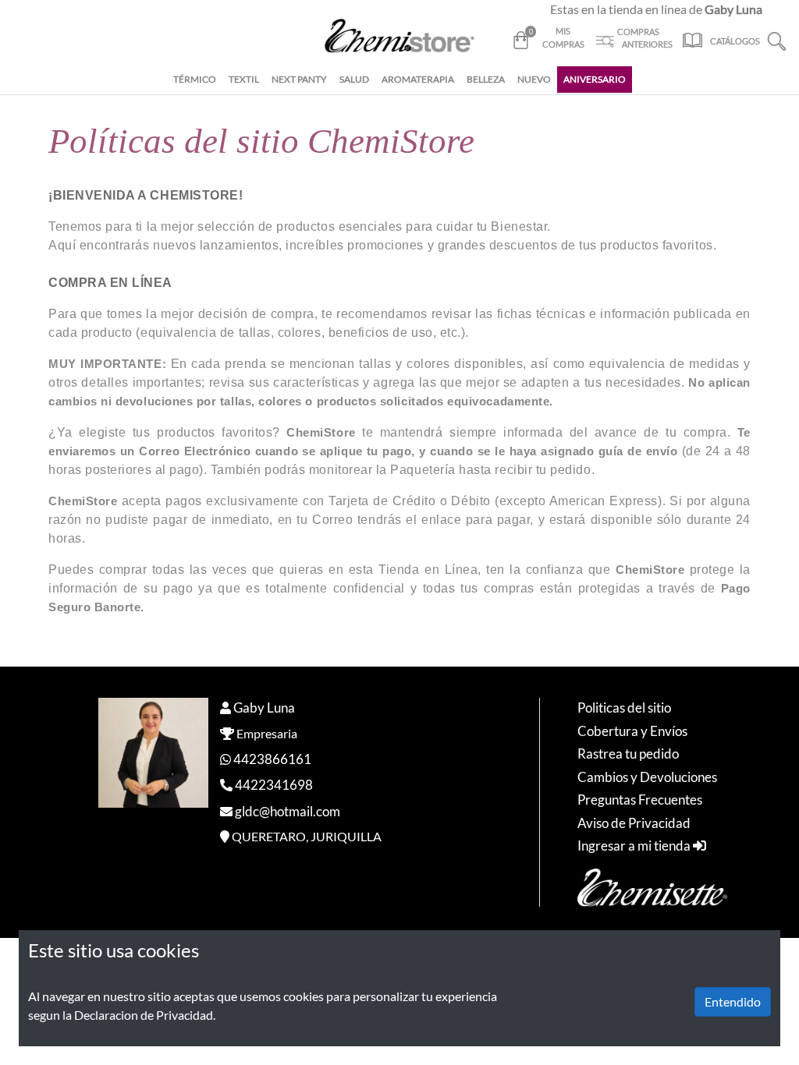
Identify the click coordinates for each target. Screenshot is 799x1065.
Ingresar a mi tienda (635, 845)
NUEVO (534, 79)
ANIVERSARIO (594, 79)
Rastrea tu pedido (628, 753)
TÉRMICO (194, 79)
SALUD (354, 79)
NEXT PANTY (299, 79)
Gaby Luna (264, 707)
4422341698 (274, 785)
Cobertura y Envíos (632, 731)
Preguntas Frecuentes (639, 799)
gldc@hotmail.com (287, 811)
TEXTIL (244, 79)
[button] (777, 39)
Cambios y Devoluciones (647, 777)
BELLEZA (486, 79)
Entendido (733, 1001)
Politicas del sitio (624, 707)
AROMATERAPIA (418, 79)
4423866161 (272, 759)
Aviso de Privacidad (634, 823)
